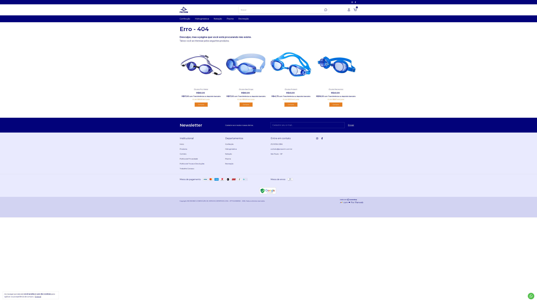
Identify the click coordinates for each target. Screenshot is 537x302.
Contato (183, 154)
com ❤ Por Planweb (353, 202)
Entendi (38, 297)
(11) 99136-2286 (276, 144)
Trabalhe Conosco (187, 168)
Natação (218, 18)
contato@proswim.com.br (281, 149)
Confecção (185, 18)
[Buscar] (325, 10)
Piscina (230, 18)
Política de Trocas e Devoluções (192, 164)
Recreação (243, 18)
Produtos (183, 149)
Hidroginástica (202, 18)
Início (182, 144)
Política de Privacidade (189, 159)
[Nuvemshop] (348, 200)
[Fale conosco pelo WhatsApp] (531, 296)
